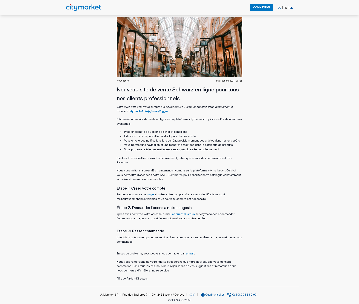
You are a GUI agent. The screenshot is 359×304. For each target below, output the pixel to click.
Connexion (261, 7)
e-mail (189, 253)
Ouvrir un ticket (214, 294)
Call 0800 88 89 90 (244, 294)
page (150, 194)
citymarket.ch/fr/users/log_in (148, 111)
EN (291, 7)
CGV (192, 294)
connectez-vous (183, 214)
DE (279, 7)
